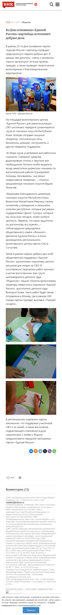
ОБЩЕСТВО (26, 22)
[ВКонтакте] (31, 451)
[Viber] (50, 451)
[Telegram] (40, 451)
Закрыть (31, 610)
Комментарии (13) (17, 489)
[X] (45, 451)
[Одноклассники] (36, 451)
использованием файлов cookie (29, 605)
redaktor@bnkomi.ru (15, 502)
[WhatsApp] (54, 451)
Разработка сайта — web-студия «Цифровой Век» (29, 589)
